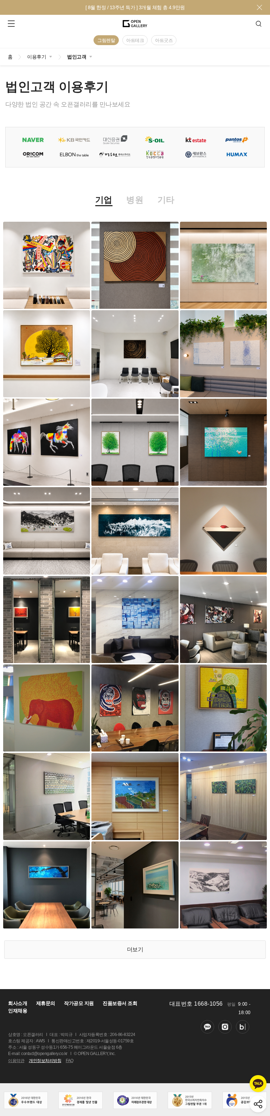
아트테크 (135, 40)
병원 (134, 200)
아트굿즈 (164, 40)
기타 (166, 200)
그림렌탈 (106, 40)
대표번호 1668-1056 (196, 1004)
